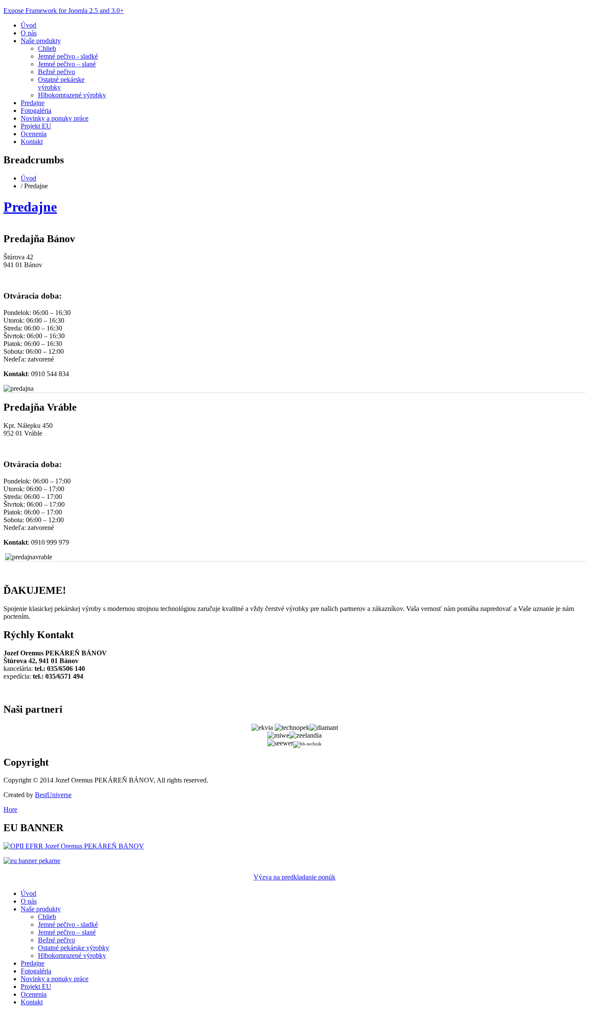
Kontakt (32, 141)
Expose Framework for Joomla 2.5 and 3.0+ (63, 10)
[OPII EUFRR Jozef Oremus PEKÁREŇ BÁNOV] (73, 846)
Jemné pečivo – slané (67, 64)
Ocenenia (34, 133)
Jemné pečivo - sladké (68, 56)
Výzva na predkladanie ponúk (294, 877)
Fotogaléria (36, 110)
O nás (29, 33)
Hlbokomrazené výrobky (72, 95)
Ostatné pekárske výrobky (73, 947)
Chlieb (47, 48)
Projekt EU (36, 126)
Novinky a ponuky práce (54, 118)
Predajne (32, 102)
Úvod (28, 25)
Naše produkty (41, 40)
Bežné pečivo (56, 71)
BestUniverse (53, 794)
